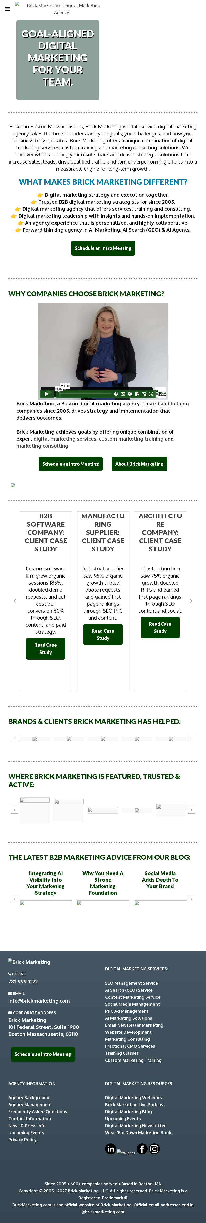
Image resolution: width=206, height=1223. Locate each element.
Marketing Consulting (127, 1039)
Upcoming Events (26, 1132)
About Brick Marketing (139, 464)
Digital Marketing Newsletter (135, 1125)
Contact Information (29, 1118)
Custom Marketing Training (133, 1060)
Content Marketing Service (132, 997)
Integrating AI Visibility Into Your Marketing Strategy (46, 883)
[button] (14, 601)
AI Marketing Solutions (128, 1018)
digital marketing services (65, 438)
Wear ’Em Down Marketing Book (138, 1132)
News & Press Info (27, 1125)
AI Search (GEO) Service (129, 990)
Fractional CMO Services (130, 1046)
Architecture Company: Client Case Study (160, 532)
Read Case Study (45, 648)
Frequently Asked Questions (37, 1111)
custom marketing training (131, 438)
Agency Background (28, 1097)
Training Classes (122, 1053)
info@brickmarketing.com (39, 1000)
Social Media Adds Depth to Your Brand (160, 879)
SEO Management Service (131, 983)
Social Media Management (132, 1004)
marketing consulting (42, 445)
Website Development (128, 1032)
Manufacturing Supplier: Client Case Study (103, 532)
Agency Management (30, 1104)
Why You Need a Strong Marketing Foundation (102, 883)
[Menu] (7, 9)
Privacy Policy (22, 1139)
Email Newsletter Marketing (134, 1025)
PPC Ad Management (126, 1011)
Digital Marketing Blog (128, 1111)
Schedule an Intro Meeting (103, 248)
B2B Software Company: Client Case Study (46, 532)
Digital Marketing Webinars (133, 1097)
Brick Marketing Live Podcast (135, 1104)
